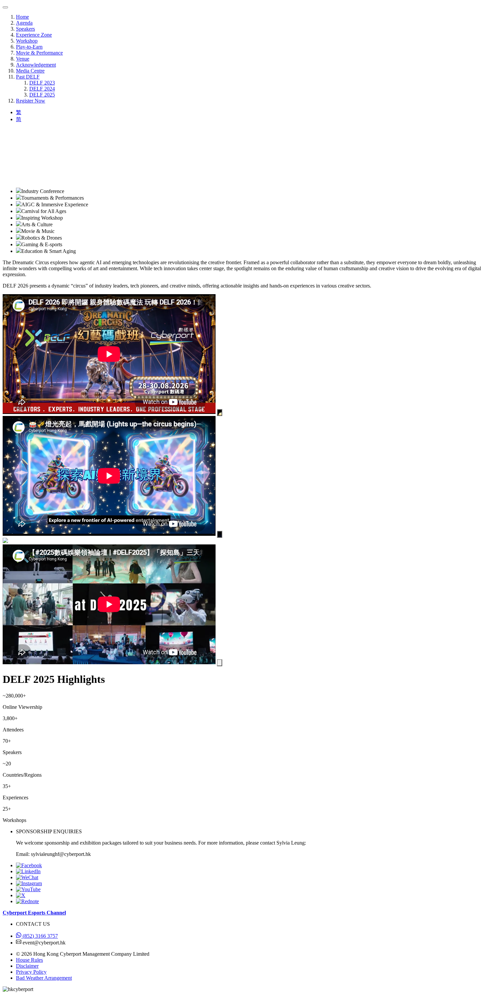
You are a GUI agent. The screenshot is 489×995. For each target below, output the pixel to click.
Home (22, 17)
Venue (22, 59)
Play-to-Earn (29, 47)
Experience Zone (34, 35)
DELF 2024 (42, 89)
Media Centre (30, 71)
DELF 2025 (42, 95)
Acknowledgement (36, 65)
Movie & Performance (39, 53)
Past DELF (28, 77)
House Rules (29, 960)
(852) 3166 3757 (39, 936)
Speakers (25, 29)
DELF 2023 (42, 83)
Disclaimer (27, 966)
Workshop (27, 41)
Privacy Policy (31, 972)
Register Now (30, 100)
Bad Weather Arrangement (44, 978)
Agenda (24, 23)
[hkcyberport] (27, 877)
